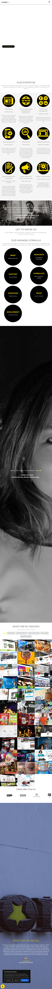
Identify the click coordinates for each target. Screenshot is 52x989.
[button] (3, 954)
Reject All (17, 980)
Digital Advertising (43, 142)
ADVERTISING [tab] (10, 633)
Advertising (8, 109)
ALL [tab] (4, 633)
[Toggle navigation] (49, 2)
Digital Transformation (43, 175)
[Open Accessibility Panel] (3, 986)
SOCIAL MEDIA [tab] (45, 633)
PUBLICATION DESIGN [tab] (34, 633)
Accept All (25, 980)
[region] (16, 976)
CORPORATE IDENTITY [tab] (21, 633)
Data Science (26, 142)
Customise (8, 980)
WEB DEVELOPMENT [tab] (26, 636)
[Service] (8, 100)
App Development (9, 142)
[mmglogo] (5, 2)
